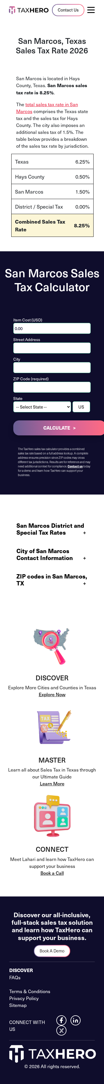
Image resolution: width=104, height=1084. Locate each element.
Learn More (52, 783)
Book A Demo (52, 951)
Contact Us (68, 10)
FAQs (15, 977)
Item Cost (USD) (27, 320)
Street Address (26, 339)
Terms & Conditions (29, 991)
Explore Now (52, 694)
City (16, 359)
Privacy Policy (24, 998)
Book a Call (52, 872)
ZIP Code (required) (31, 379)
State (18, 398)
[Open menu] (93, 10)
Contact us (75, 466)
